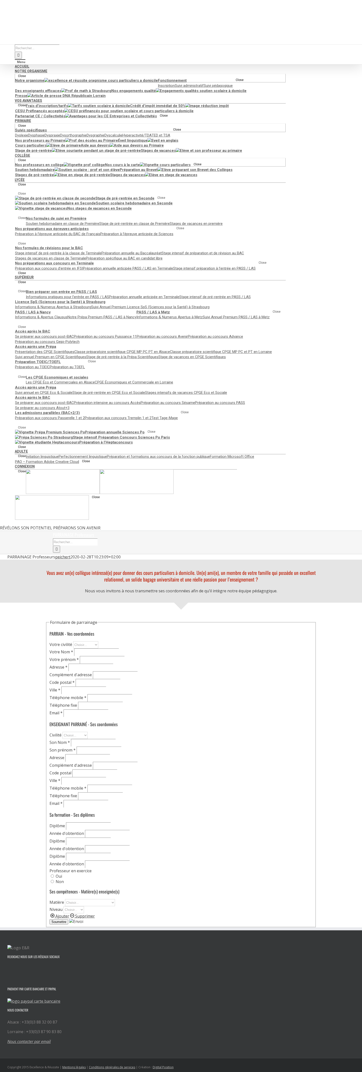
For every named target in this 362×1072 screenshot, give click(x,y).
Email (56, 713)
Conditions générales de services (112, 1067)
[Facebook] (8, 969)
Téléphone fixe (63, 705)
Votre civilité (61, 644)
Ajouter (61, 916)
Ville (54, 690)
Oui (58, 876)
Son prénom (62, 750)
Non (59, 881)
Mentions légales (74, 1067)
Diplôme (57, 825)
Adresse (58, 667)
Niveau (56, 909)
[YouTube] (28, 969)
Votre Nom (61, 652)
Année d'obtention (67, 833)
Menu (21, 62)
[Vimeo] (22, 969)
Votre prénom (64, 659)
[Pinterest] (35, 969)
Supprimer (84, 916)
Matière (57, 902)
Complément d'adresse (71, 674)
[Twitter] (15, 969)
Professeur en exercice (70, 870)
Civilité (56, 735)
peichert (62, 557)
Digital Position (163, 1067)
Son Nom (59, 742)
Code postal (62, 682)
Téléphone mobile (67, 697)
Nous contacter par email (29, 1041)
